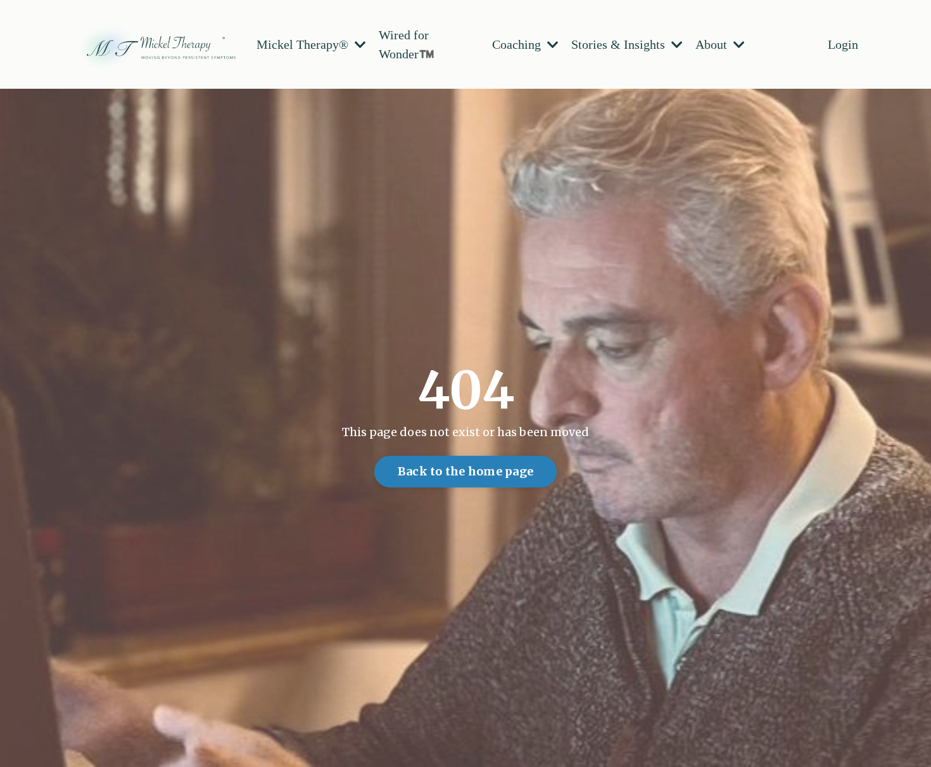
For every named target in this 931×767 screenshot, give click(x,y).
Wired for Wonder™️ (406, 44)
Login (843, 44)
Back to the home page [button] (465, 471)
